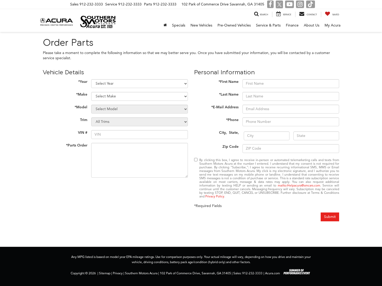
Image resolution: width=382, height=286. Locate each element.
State (233, 132)
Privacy (118, 273)
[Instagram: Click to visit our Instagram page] (300, 5)
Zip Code (230, 146)
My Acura (332, 25)
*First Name (229, 81)
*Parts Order (76, 145)
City (222, 132)
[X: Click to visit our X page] (279, 5)
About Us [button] (311, 25)
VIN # (82, 132)
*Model (81, 107)
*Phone (232, 120)
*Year (82, 81)
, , (229, 132)
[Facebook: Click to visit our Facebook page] (270, 5)
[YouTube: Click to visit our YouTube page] (289, 5)
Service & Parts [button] (268, 25)
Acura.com (272, 273)
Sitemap (104, 273)
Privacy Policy (214, 196)
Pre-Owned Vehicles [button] (234, 25)
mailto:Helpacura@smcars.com (299, 185)
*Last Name (229, 94)
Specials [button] (178, 25)
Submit (330, 217)
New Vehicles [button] (201, 25)
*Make (81, 94)
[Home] (165, 25)
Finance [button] (292, 25)
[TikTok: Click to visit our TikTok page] (310, 5)
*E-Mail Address (225, 107)
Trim (83, 120)
